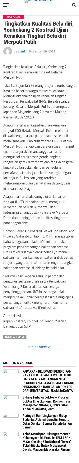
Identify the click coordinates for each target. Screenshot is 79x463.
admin (22, 51)
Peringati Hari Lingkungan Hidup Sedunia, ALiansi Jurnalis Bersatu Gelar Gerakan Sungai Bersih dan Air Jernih (47, 421)
